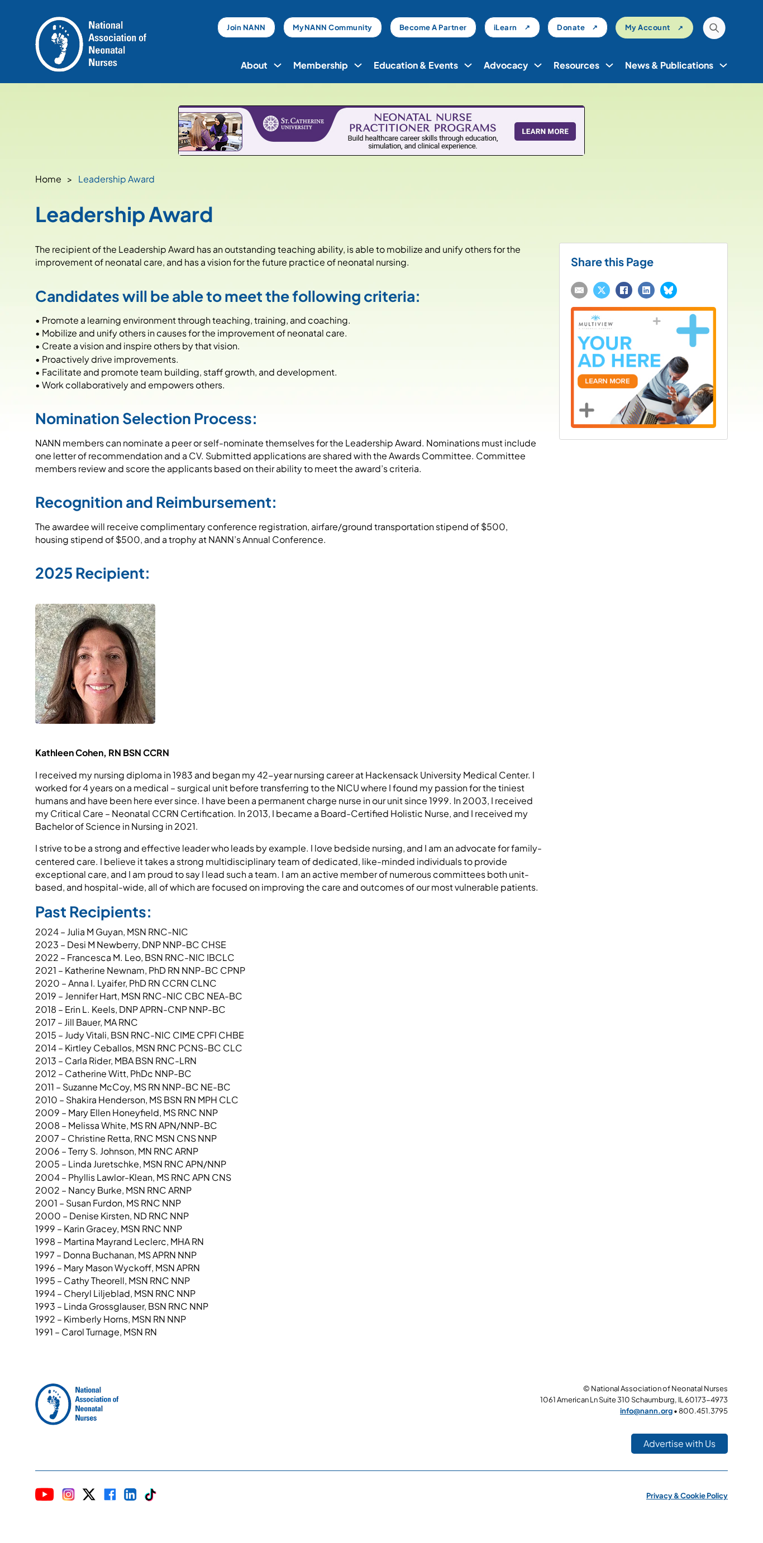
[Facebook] (624, 290)
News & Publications (669, 65)
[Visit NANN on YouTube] (44, 1496)
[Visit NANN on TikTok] (150, 1496)
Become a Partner (433, 27)
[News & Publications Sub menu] (723, 65)
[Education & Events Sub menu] (468, 65)
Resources (576, 65)
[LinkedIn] (646, 290)
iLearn (505, 27)
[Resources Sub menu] (609, 65)
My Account (647, 27)
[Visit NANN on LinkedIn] (130, 1495)
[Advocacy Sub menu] (537, 65)
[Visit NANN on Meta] (110, 1495)
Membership (320, 65)
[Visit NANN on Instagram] (68, 1495)
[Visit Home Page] (91, 43)
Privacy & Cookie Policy (687, 1495)
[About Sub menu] (277, 65)
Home (48, 179)
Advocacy (506, 65)
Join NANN (246, 27)
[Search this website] (714, 29)
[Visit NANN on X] (89, 1495)
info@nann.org (646, 1410)
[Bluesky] (668, 290)
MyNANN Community (333, 27)
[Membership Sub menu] (358, 65)
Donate (571, 27)
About (254, 65)
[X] (601, 290)
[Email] (579, 290)
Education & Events (416, 65)
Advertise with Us (679, 1443)
